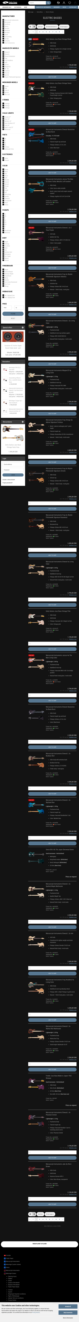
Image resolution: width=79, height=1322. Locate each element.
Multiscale (7, 129)
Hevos (7, 1267)
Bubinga (7, 244)
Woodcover (8, 230)
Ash (6, 250)
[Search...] (48, 3)
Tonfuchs (7, 41)
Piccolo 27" (8, 117)
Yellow (6, 205)
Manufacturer (8, 16)
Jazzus (7, 64)
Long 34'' (7, 125)
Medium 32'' (8, 121)
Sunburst (7, 198)
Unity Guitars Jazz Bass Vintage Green (58, 83)
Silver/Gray (8, 194)
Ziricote (7, 260)
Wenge (7, 286)
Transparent (8, 200)
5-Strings (7, 106)
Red (6, 192)
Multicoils (7, 232)
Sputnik (7, 75)
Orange (7, 186)
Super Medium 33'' (10, 123)
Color (5, 166)
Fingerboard (7, 266)
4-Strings (7, 103)
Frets (4, 135)
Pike (6, 88)
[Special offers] (23, 327)
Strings (5, 100)
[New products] (23, 422)
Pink (6, 188)
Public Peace (9, 1258)
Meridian (7, 32)
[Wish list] (69, 2)
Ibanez (6, 26)
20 (5, 138)
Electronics (7, 154)
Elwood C (7, 52)
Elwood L (7, 54)
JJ (5, 214)
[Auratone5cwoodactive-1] (13, 336)
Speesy (7, 92)
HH (5, 224)
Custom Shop (73, 7)
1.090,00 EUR (13, 452)
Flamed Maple (9, 272)
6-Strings (7, 108)
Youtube (8, 1255)
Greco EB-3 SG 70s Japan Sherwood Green (60, 850)
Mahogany (8, 254)
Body (4, 238)
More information (68, 1318)
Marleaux (7, 30)
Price (4, 304)
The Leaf (7, 94)
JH (5, 216)
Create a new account (8, 479)
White (6, 202)
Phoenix (7, 73)
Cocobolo (7, 246)
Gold (6, 178)
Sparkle (7, 196)
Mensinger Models (10, 82)
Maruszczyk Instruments (43, 7)
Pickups (5, 210)
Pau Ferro (7, 284)
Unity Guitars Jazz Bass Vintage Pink (58, 611)
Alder (6, 248)
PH (5, 222)
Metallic (7, 180)
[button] (58, 2)
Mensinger (57, 7)
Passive (7, 160)
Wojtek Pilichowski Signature (13, 77)
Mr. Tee (7, 69)
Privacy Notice (36, 1312)
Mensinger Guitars (11, 1273)
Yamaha (7, 28)
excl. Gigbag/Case (10, 297)
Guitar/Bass (17, 7)
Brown (6, 169)
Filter (13, 314)
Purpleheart (8, 276)
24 (5, 145)
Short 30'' (7, 119)
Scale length (8, 113)
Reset (13, 318)
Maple (6, 242)
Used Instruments (10, 43)
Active (6, 158)
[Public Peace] (10, 2)
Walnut (7, 258)
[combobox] (40, 27)
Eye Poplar (8, 256)
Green (6, 176)
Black (6, 171)
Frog (6, 58)
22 (5, 143)
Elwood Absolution (10, 56)
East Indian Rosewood (11, 282)
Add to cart (52, 77)
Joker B (7, 90)
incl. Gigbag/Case (10, 295)
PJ (5, 220)
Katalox (7, 280)
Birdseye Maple (9, 274)
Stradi (6, 34)
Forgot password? (7, 483)
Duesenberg (8, 37)
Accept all (68, 1306)
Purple (6, 190)
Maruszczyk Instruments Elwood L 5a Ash (59, 933)
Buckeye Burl (8, 252)
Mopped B (7, 66)
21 (5, 141)
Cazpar (7, 86)
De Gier (7, 39)
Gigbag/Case (7, 291)
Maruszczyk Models (10, 48)
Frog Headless (9, 60)
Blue (6, 173)
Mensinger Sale (6, 7)
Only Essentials (68, 1312)
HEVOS (64, 7)
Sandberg (7, 24)
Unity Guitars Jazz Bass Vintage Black (58, 39)
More (25, 7)
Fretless (7, 147)
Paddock (7, 71)
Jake (6, 62)
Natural (7, 182)
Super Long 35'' (9, 127)
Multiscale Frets (9, 149)
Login (13, 475)
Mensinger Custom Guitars (13, 1264)
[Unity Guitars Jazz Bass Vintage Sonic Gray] (13, 433)
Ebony (6, 278)
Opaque (7, 184)
